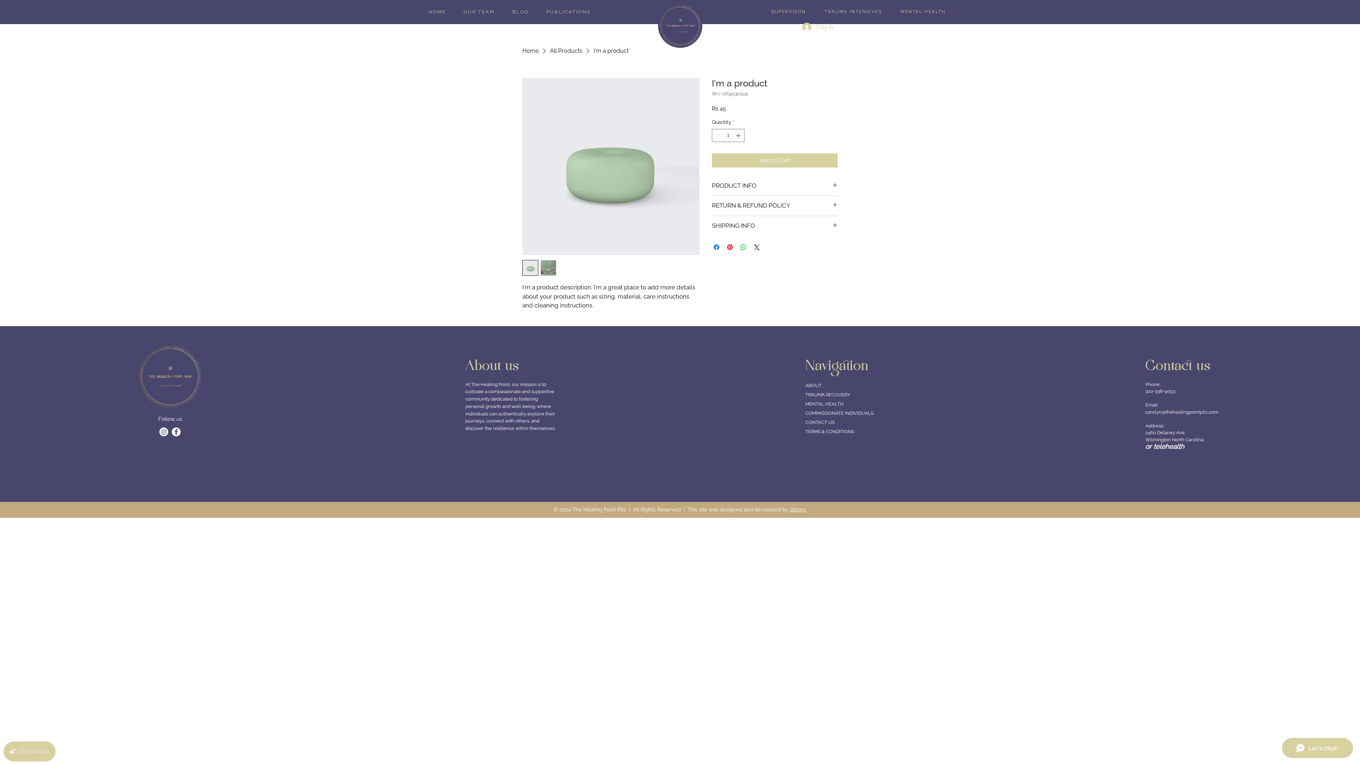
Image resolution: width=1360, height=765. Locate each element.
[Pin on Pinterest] (730, 247)
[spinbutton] (728, 135)
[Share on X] (757, 247)
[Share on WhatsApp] (743, 247)
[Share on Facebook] (716, 247)
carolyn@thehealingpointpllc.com (1181, 412)
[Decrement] (717, 135)
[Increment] (739, 135)
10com (798, 509)
